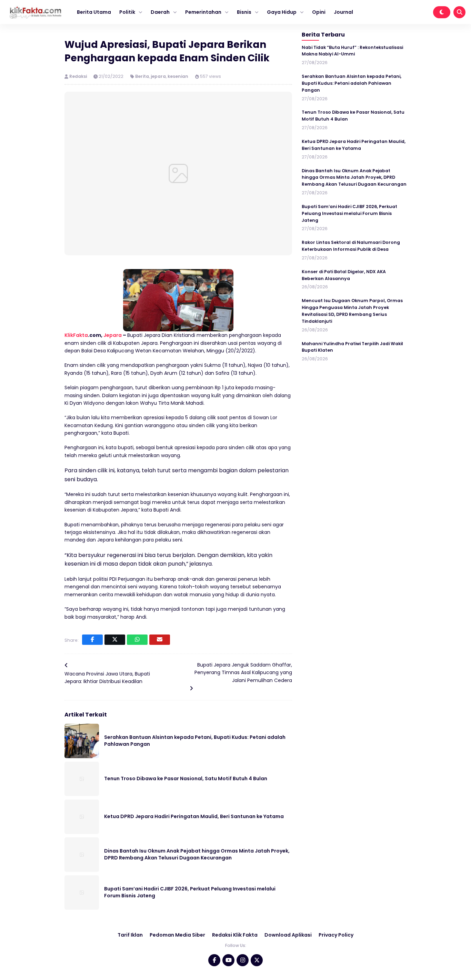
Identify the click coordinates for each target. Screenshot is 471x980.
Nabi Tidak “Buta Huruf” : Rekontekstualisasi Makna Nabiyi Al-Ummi (352, 50)
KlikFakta (76, 335)
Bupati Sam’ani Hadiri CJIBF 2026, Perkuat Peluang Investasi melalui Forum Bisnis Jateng (349, 213)
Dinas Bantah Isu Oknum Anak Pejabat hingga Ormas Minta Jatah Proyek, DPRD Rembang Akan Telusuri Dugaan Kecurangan (197, 854)
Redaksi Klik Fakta (235, 934)
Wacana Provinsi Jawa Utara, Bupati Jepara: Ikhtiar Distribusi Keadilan (107, 677)
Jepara (112, 335)
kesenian (178, 76)
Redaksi (78, 76)
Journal (343, 12)
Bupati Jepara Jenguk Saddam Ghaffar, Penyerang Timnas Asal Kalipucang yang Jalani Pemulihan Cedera (243, 672)
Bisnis (244, 12)
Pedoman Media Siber (177, 934)
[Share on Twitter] (114, 640)
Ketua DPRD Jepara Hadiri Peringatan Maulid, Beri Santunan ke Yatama (194, 816)
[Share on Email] (159, 640)
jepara (158, 76)
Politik (127, 12)
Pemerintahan (203, 12)
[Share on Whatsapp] (137, 640)
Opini (318, 12)
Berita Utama (94, 12)
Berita (142, 76)
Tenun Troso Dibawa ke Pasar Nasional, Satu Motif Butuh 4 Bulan (185, 778)
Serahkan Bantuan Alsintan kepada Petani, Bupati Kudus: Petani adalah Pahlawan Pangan (351, 83)
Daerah (160, 12)
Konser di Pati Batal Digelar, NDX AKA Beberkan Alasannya (344, 275)
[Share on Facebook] (92, 640)
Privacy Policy (336, 934)
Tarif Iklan (130, 934)
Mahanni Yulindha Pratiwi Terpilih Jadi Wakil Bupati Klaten (352, 346)
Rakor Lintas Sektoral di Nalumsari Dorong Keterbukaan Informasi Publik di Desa (351, 245)
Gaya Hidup (282, 12)
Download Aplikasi (288, 934)
